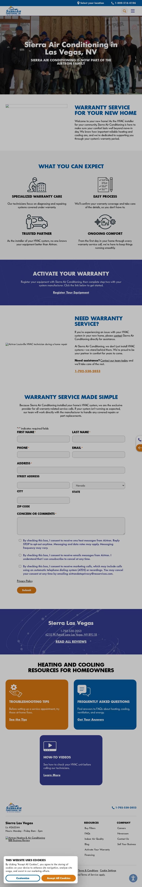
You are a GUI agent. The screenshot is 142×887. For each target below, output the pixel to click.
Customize (22, 878)
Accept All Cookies (58, 878)
